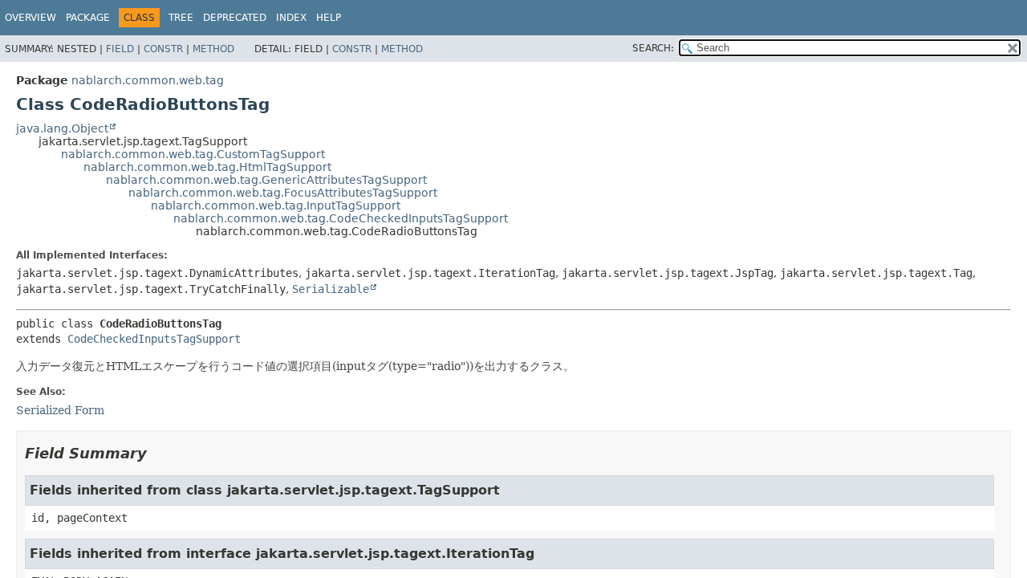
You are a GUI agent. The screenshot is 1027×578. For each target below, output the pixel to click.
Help (328, 17)
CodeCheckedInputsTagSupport (154, 338)
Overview (30, 17)
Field (120, 49)
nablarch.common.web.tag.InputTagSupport (275, 205)
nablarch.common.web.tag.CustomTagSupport (193, 154)
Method (213, 49)
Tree (180, 17)
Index (291, 17)
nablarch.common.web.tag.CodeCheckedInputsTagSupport (340, 218)
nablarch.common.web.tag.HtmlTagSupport (207, 167)
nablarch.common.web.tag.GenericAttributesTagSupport (266, 179)
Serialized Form (60, 410)
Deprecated (234, 17)
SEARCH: (653, 48)
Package (88, 17)
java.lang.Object (62, 128)
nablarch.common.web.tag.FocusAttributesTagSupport (282, 192)
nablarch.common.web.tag (147, 80)
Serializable (330, 289)
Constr (163, 49)
